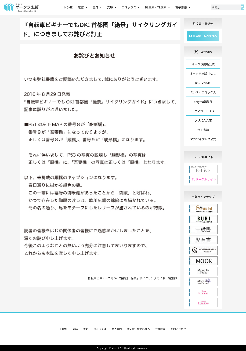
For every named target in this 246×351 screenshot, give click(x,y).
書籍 (85, 329)
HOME (68, 7)
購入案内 (117, 329)
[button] (82, 7)
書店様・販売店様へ (138, 329)
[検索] (242, 7)
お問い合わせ (178, 329)
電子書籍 (181, 7)
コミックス (100, 329)
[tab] (203, 157)
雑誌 (75, 329)
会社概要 (160, 329)
